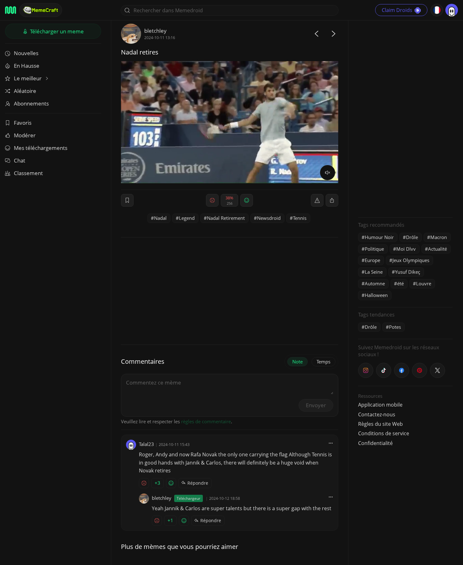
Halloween (376, 295)
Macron (438, 237)
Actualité (437, 249)
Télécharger (56, 31)
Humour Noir (379, 237)
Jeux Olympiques (410, 260)
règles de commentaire (206, 421)
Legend (187, 218)
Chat (19, 160)
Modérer (25, 135)
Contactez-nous (376, 414)
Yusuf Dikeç (407, 272)
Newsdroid (269, 218)
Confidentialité (375, 443)
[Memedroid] (10, 10)
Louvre (423, 283)
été (400, 283)
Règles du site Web (380, 423)
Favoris (22, 122)
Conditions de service (383, 433)
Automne (375, 283)
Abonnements (31, 103)
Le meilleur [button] (28, 78)
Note (297, 361)
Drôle (412, 237)
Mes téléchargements (40, 147)
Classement (28, 173)
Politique (374, 249)
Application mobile (380, 404)
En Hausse (26, 65)
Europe (372, 260)
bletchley (155, 30)
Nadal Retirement (226, 218)
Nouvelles (26, 53)
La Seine (374, 272)
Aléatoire (25, 90)
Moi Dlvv (406, 249)
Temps (323, 361)
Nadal (160, 218)
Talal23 (146, 444)
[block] (332, 200)
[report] (317, 200)
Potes (395, 327)
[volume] (327, 172)
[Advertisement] (405, 118)
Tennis (299, 218)
